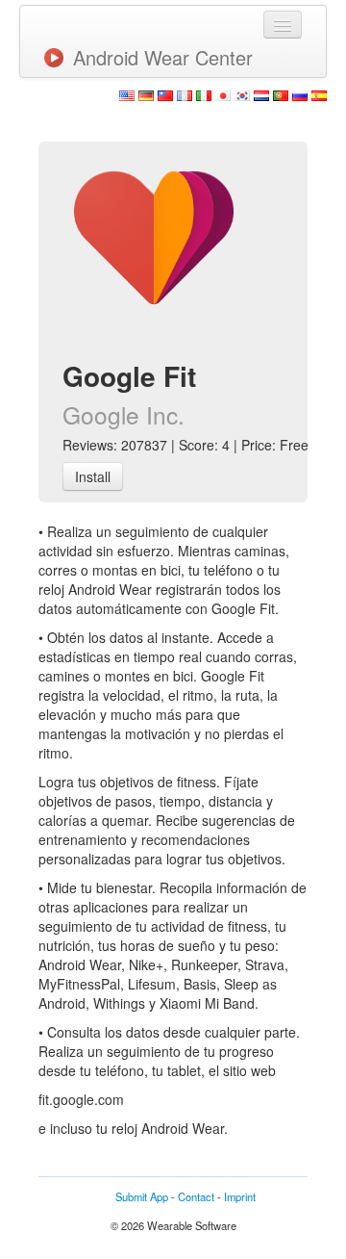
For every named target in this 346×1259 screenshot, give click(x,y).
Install (93, 476)
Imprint (240, 1196)
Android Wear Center (163, 57)
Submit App (141, 1196)
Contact (196, 1196)
